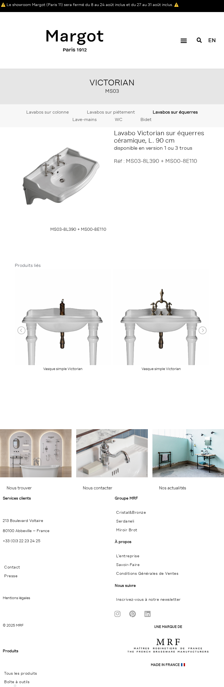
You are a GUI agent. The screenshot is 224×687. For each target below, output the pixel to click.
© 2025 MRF (13, 625)
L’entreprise (127, 556)
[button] (184, 41)
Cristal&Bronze (131, 512)
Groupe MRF (126, 498)
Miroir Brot (126, 530)
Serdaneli (125, 521)
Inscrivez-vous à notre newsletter (148, 599)
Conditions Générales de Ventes (147, 573)
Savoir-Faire (128, 564)
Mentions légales (16, 598)
